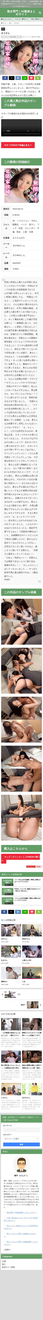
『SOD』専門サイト (36, 19)
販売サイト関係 (8, 1267)
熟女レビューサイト (6, 19)
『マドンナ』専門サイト (21, 19)
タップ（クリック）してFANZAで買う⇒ (20, 858)
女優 (4, 1261)
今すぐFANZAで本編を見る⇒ (18, 145)
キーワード (7, 1125)
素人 (3, 29)
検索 (21, 1144)
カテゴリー (7, 1134)
